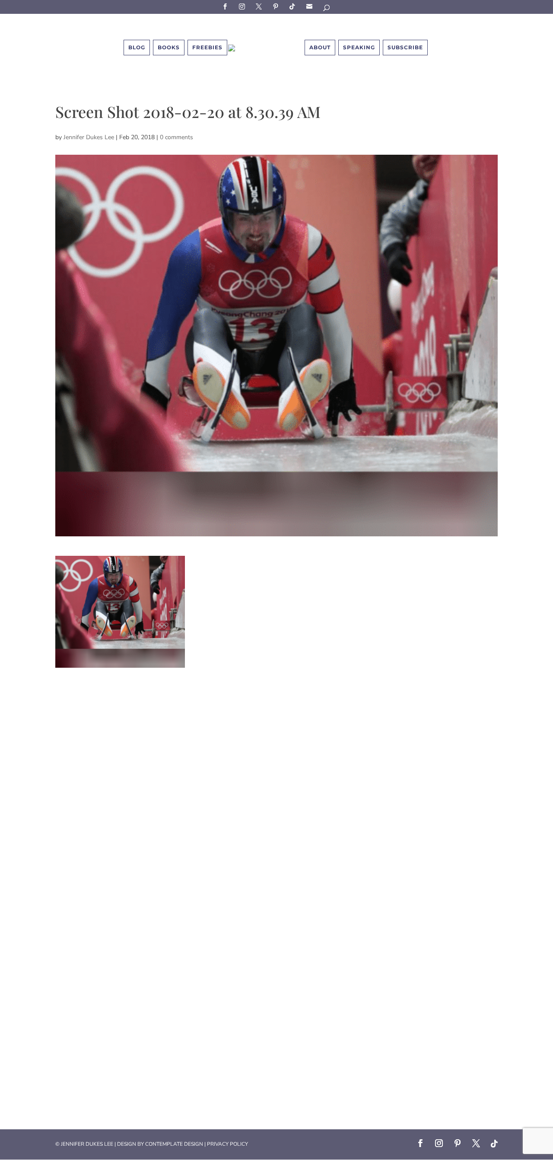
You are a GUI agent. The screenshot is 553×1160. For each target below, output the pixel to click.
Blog (136, 47)
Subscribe (310, 6)
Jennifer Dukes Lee (89, 137)
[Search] (327, 9)
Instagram (243, 6)
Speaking (359, 47)
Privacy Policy (227, 1144)
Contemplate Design (174, 1144)
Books (169, 47)
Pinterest (277, 6)
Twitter (260, 6)
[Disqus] (276, 776)
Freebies (207, 47)
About (320, 47)
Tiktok (293, 6)
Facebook (226, 6)
